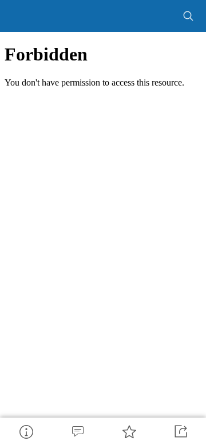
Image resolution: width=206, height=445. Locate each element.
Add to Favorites (128, 431)
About (26, 431)
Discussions (77, 431)
